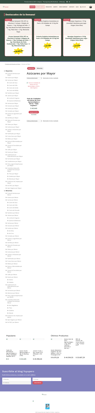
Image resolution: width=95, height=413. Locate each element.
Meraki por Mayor (14, 179)
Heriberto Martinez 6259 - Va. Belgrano (33, 1)
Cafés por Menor (12, 274)
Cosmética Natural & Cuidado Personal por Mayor (13, 169)
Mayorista (31, 68)
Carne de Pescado (14, 210)
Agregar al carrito (33, 112)
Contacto (71, 7)
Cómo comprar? (63, 7)
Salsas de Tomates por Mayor (13, 121)
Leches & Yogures (14, 98)
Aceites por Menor (12, 228)
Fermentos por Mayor (13, 159)
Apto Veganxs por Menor (14, 320)
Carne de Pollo (13, 85)
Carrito (55, 7)
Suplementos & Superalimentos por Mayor (15, 155)
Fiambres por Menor (13, 213)
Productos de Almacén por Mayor (12, 64)
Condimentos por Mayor (14, 161)
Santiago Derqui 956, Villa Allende (51, 1)
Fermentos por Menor (13, 290)
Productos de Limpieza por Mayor (15, 182)
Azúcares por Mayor (13, 106)
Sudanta (11, 310)
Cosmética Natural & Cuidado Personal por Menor (13, 301)
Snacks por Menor (12, 277)
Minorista (39, 68)
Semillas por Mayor (12, 118)
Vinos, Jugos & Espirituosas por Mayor (15, 164)
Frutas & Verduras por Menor (13, 194)
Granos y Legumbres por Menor (14, 239)
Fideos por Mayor (12, 124)
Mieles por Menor (12, 264)
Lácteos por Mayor (12, 95)
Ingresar (32, 7)
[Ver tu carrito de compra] (90, 6)
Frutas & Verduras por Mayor (13, 74)
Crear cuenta (40, 7)
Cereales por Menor (13, 236)
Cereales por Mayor (13, 111)
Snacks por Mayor (12, 152)
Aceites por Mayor (12, 108)
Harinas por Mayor (12, 103)
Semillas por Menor (13, 242)
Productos (49, 7)
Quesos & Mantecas (14, 101)
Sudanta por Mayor (14, 176)
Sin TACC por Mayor (13, 185)
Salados (11, 282)
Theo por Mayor (13, 174)
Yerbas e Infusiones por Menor (14, 255)
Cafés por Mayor (12, 149)
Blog (77, 7)
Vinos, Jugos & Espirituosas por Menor (15, 296)
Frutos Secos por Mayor (14, 136)
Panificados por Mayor (13, 133)
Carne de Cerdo (13, 88)
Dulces (11, 280)
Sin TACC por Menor (13, 322)
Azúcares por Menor (13, 226)
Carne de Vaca (13, 83)
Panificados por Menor (13, 258)
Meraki (11, 313)
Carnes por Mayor (12, 80)
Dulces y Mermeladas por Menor (14, 267)
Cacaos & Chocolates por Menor (14, 271)
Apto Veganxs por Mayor (14, 188)
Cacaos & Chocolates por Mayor (14, 146)
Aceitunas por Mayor (13, 127)
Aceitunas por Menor (13, 252)
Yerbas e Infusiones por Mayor (14, 130)
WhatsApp (62, 1)
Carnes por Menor (12, 200)
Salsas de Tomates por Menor (13, 246)
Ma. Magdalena (13, 305)
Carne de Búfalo (13, 90)
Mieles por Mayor (12, 139)
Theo (10, 308)
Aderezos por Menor (13, 293)
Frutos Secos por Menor (14, 261)
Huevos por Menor (12, 197)
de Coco (11, 233)
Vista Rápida (33, 114)
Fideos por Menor (12, 249)
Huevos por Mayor (12, 77)
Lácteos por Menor (12, 215)
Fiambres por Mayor (13, 93)
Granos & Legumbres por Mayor (14, 114)
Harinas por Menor (12, 223)
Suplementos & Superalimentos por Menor (13, 286)
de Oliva (11, 231)
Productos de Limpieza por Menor (15, 316)
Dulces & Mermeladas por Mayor (14, 142)
